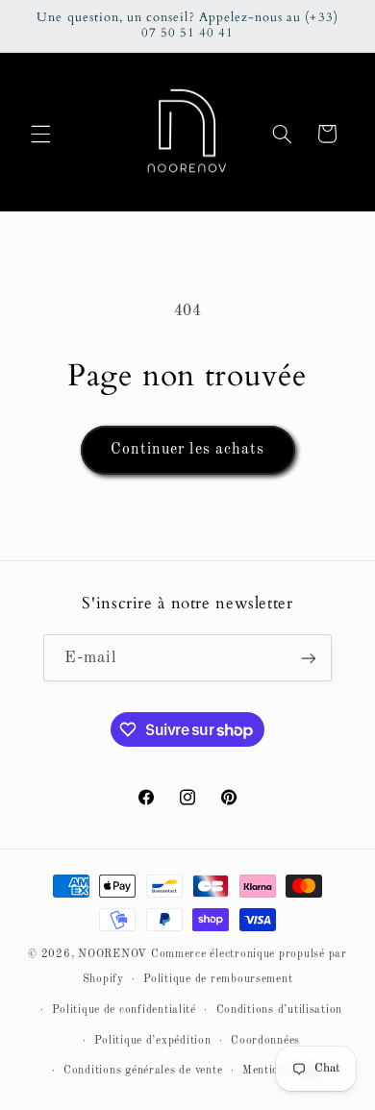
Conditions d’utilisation (279, 1010)
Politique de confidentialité (124, 1010)
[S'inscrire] (309, 657)
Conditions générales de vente (142, 1070)
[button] (40, 133)
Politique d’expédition (152, 1041)
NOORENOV (112, 954)
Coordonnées (265, 1041)
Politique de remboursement (217, 979)
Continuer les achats (187, 449)
